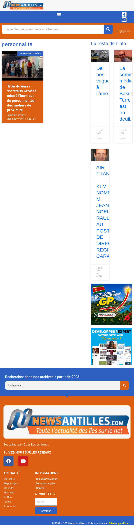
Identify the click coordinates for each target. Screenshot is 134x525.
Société (8, 488)
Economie (10, 506)
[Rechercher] (108, 29)
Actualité (9, 479)
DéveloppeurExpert (120, 523)
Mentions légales (46, 483)
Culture (8, 497)
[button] (59, 14)
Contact (41, 488)
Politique (9, 492)
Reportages (11, 483)
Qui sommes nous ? (47, 479)
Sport (7, 501)
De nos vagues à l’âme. (104, 81)
